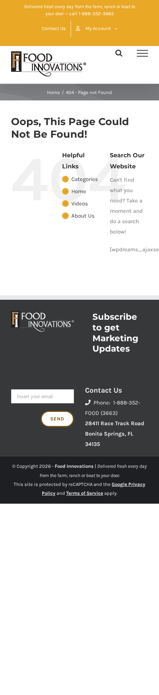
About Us (83, 215)
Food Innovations (74, 466)
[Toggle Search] (118, 53)
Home (78, 191)
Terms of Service (84, 493)
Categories (84, 179)
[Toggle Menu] (142, 53)
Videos (79, 203)
